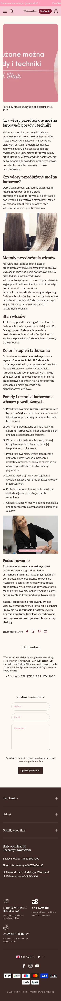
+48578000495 (34, 865)
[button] (5, 11)
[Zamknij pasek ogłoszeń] (57, 2)
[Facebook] (24, 966)
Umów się (45, 11)
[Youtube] (37, 966)
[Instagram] (30, 966)
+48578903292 (30, 858)
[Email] (45, 631)
